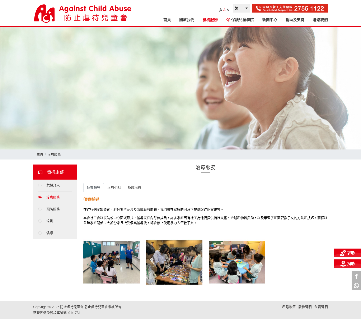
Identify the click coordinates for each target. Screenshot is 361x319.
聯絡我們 (320, 20)
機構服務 (210, 20)
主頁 (40, 154)
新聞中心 (269, 20)
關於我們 (186, 20)
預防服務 (53, 209)
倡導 (49, 233)
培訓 (49, 221)
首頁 (167, 20)
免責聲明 (321, 307)
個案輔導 (93, 187)
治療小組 (114, 187)
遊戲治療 (134, 187)
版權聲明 (305, 307)
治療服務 (54, 154)
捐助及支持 (295, 20)
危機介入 (53, 185)
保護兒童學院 (242, 20)
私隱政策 (289, 307)
